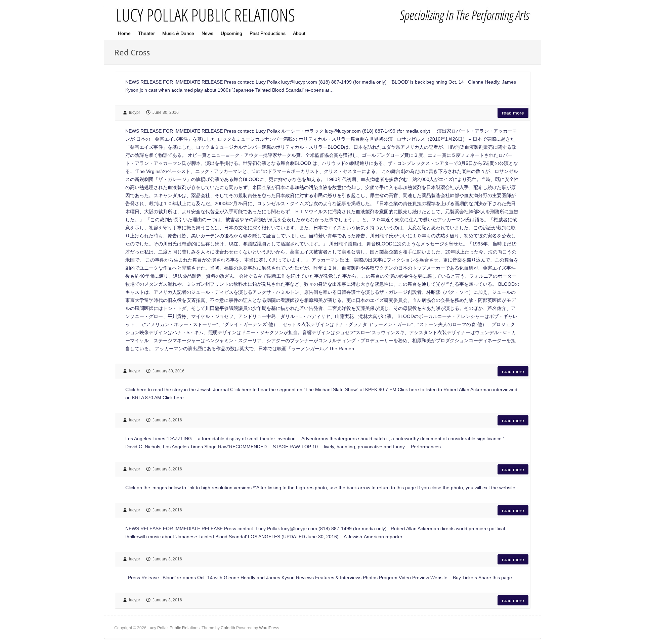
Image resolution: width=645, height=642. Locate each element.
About (299, 33)
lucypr (134, 112)
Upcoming (231, 33)
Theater (146, 33)
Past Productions (268, 33)
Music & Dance (178, 33)
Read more (513, 113)
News (207, 33)
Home (124, 33)
